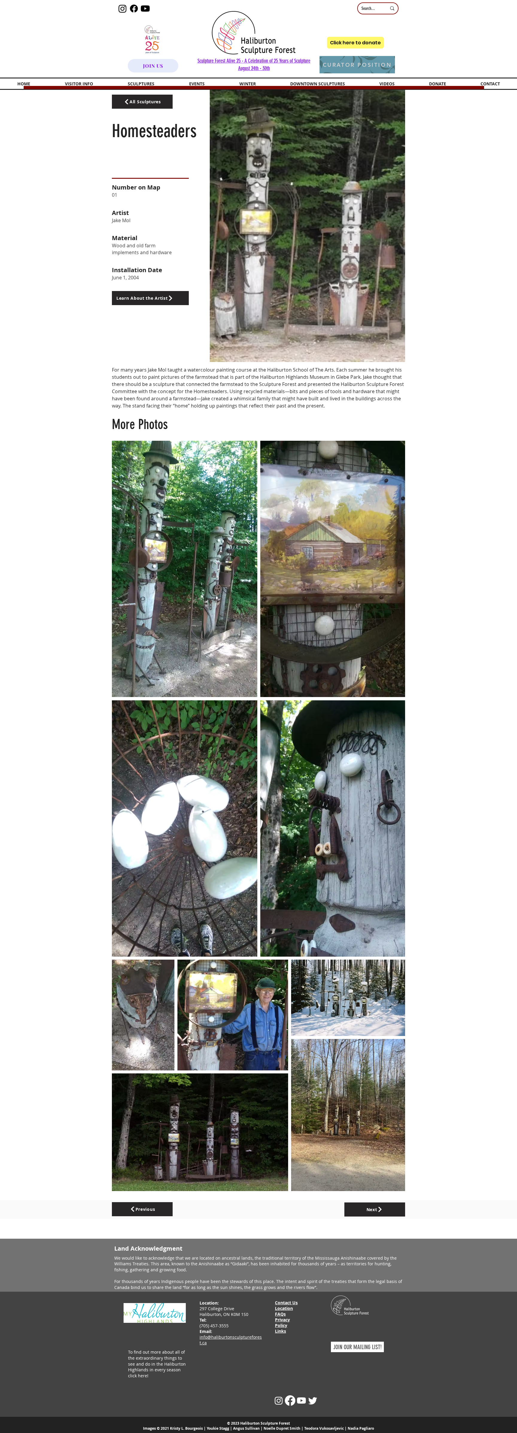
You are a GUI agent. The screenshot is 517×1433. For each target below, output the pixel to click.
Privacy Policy (282, 1322)
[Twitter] (313, 1400)
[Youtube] (145, 8)
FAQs (280, 1314)
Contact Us (286, 1302)
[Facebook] (134, 8)
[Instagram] (122, 8)
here (142, 1376)
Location (284, 1308)
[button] (79, 83)
